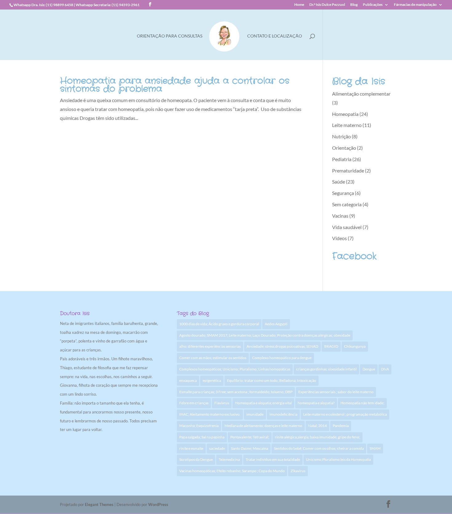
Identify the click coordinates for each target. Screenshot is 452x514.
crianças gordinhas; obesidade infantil (326, 369)
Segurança (343, 193)
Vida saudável (347, 227)
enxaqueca (188, 380)
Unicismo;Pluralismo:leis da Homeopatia (338, 459)
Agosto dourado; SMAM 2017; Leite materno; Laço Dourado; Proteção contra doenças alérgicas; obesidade (264, 335)
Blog (354, 5)
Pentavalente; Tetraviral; (249, 437)
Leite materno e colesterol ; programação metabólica (345, 414)
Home (299, 5)
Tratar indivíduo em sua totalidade (273, 459)
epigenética (212, 380)
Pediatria (341, 159)
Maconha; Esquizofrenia (199, 425)
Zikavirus (298, 471)
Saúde (338, 181)
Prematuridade (348, 170)
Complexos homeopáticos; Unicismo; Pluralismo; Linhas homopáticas (234, 369)
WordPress (158, 504)
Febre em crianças (193, 403)
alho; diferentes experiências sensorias (210, 346)
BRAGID (331, 346)
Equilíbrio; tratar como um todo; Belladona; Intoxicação (271, 380)
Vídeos (339, 238)
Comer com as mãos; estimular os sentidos (212, 357)
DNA (385, 369)
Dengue (369, 369)
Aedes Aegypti (276, 324)
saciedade (217, 448)
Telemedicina (229, 459)
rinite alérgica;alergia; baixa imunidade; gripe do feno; (317, 437)
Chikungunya (355, 346)
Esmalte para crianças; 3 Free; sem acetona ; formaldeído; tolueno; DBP (235, 391)
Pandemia (341, 425)
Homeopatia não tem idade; (362, 403)
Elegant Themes (99, 504)
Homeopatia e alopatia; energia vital (263, 403)
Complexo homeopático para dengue (281, 357)
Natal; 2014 (317, 425)
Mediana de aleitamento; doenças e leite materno (263, 425)
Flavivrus (221, 403)
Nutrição (341, 136)
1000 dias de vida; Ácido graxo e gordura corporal (219, 324)
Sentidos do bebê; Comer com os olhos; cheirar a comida (319, 448)
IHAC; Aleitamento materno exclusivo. (209, 414)
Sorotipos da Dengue (196, 459)
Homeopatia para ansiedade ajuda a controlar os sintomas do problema (174, 85)
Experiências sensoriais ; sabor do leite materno (336, 391)
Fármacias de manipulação (415, 5)
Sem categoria (347, 204)
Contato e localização (274, 36)
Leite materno (347, 125)
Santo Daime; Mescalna (249, 448)
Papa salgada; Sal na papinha (201, 437)
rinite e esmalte (191, 448)
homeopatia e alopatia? (316, 403)
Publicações (373, 5)
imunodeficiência (283, 414)
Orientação (344, 148)
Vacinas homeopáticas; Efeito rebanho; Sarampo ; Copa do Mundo (232, 471)
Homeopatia (345, 114)
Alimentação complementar (361, 94)
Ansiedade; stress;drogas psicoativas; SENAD (282, 346)
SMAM (375, 448)
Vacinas (340, 216)
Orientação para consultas (169, 36)
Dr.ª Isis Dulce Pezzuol (327, 5)
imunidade (255, 414)
